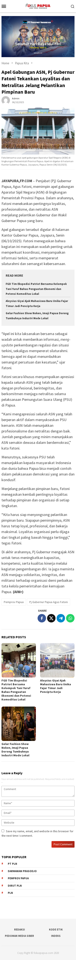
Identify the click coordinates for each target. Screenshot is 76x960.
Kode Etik (56, 929)
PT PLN (12, 864)
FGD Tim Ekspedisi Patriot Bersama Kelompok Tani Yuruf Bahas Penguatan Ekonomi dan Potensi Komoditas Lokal (36, 289)
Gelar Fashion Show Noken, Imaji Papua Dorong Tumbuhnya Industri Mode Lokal (15, 749)
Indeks (56, 936)
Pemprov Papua (14, 602)
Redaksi (19, 929)
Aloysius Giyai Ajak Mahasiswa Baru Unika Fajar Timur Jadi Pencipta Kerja (55, 686)
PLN (10, 893)
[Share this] (42, 618)
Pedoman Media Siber (19, 936)
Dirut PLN (15, 885)
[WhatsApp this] (70, 618)
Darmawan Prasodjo (22, 871)
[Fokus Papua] (38, 6)
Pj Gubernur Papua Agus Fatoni (48, 602)
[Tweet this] (51, 618)
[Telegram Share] (61, 618)
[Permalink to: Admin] (5, 100)
